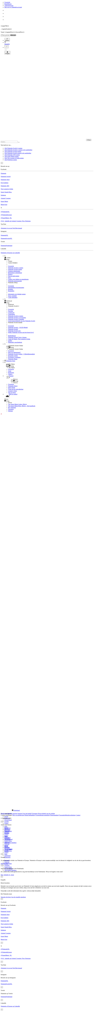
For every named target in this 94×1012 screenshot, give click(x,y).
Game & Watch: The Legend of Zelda (19, 339)
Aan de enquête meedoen (18, 897)
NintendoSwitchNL (6, 238)
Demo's (10, 274)
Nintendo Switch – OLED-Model (18, 327)
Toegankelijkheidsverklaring (67, 815)
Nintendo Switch (6, 176)
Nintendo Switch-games (15, 269)
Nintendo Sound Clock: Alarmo (17, 337)
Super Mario (4, 201)
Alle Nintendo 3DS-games (12, 155)
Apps (9, 371)
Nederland (7, 855)
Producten (11, 372)
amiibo (10, 340)
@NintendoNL (5, 211)
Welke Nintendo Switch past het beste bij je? (21, 332)
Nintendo (3, 173)
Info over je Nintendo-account (13, 7)
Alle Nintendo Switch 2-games (13, 148)
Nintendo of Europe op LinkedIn (10, 253)
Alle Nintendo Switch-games (12, 151)
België (6, 816)
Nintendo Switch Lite (14, 331)
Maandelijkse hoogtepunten (16, 287)
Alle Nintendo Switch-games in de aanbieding (17, 153)
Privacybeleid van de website (46, 813)
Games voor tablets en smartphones (18, 279)
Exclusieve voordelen (14, 357)
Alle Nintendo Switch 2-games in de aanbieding (18, 150)
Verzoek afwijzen (6, 897)
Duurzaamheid (54, 815)
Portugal (6, 842)
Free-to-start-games (13, 276)
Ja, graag (11, 875)
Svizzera (6, 865)
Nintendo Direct (12, 386)
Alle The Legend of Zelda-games (14, 158)
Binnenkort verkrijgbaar (15, 272)
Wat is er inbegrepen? (14, 352)
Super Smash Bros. (6, 192)
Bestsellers (11, 291)
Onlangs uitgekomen (14, 271)
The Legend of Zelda (7, 189)
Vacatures (11, 409)
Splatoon (3, 195)
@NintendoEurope (6, 215)
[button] (48, 258)
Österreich (7, 857)
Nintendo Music (12, 359)
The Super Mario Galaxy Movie (17, 404)
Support (19, 813)
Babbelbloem (12, 336)
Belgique (7, 829)
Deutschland (8, 820)
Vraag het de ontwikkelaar (15, 389)
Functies (10, 311)
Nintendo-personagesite (15, 281)
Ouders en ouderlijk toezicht (9, 813)
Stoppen (3, 863)
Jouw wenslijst (12, 296)
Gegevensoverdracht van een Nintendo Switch (21, 321)
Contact (78, 815)
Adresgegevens (8, 5)
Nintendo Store (5, 179)
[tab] (47, 810)
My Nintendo (12, 407)
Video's (10, 374)
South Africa (8, 841)
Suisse (6, 846)
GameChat (11, 312)
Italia (5, 826)
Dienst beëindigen (29, 815)
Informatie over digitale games (17, 294)
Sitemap (10, 411)
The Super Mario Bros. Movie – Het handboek (21, 406)
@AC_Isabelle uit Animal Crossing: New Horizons (16, 221)
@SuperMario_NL (6, 218)
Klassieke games (13, 355)
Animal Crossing (6, 198)
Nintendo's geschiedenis (15, 342)
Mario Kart (4, 204)
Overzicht (7, 2)
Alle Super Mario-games (11, 156)
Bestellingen (8, 4)
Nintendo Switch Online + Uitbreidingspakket (21, 354)
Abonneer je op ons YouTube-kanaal (11, 228)
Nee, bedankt (5, 875)
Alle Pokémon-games (10, 160)
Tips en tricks (12, 392)
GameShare (11, 314)
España (6, 821)
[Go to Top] (47, 414)
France (6, 823)
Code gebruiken (12, 297)
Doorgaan (9, 863)
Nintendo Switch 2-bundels (16, 319)
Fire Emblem (4, 183)
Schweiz (6, 862)
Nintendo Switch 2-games (15, 268)
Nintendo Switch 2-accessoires (17, 317)
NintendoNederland (6, 245)
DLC (9, 277)
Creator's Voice (12, 391)
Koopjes (10, 289)
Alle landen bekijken (10, 842)
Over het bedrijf (27, 813)
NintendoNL (4, 235)
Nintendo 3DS (5, 186)
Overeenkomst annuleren (42, 815)
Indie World (11, 387)
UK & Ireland (8, 849)
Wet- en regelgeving (18, 815)
